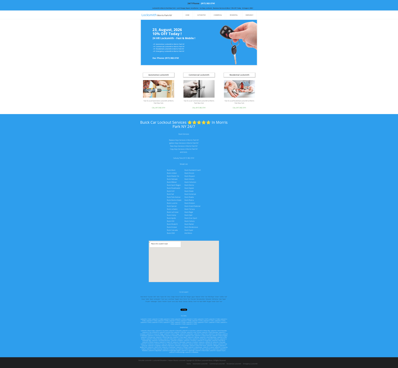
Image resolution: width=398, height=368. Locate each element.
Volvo (158, 297)
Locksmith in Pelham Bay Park (164, 337)
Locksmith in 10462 (191, 322)
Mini (185, 297)
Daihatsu (185, 301)
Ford (221, 301)
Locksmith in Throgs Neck (204, 340)
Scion (217, 301)
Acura (181, 299)
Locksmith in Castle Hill (165, 342)
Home (187, 15)
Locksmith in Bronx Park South (197, 345)
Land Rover (171, 299)
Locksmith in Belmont (213, 339)
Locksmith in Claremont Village (156, 336)
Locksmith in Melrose (193, 337)
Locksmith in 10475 (191, 324)
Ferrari (185, 299)
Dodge (173, 297)
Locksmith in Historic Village (171, 334)
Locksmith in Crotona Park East (203, 336)
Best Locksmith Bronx (205, 360)
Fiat (189, 299)
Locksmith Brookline (160, 360)
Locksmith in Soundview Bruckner (161, 340)
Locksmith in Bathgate (213, 345)
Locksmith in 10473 (203, 319)
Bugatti (177, 299)
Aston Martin (143, 297)
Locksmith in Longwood (154, 345)
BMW (204, 301)
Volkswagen (154, 301)
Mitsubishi (208, 299)
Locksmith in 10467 (146, 319)
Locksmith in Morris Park (154, 347)
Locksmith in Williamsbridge (177, 352)
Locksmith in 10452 (214, 322)
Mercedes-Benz (201, 299)
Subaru (160, 301)
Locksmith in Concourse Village (154, 334)
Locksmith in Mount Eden (202, 350)
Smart (195, 301)
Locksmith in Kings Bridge (182, 345)
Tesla (162, 299)
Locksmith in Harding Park (199, 339)
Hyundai (150, 297)
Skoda (151, 299)
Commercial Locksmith (217, 364)
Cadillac (222, 297)
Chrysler (147, 301)
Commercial (218, 15)
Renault (177, 297)
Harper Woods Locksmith (176, 360)
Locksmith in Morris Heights (219, 336)
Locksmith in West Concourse (154, 349)
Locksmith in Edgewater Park (186, 336)
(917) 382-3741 (208, 3)
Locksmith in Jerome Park (166, 332)
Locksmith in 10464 (151, 321)
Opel (181, 297)
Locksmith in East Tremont (194, 332)
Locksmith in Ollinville (180, 332)
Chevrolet (193, 299)
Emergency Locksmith (250, 364)
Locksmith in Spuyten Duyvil (217, 350)
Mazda (180, 301)
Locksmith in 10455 (191, 319)
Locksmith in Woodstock (191, 352)
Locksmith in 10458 (185, 321)
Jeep (177, 301)
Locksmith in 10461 (168, 322)
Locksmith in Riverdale (219, 342)
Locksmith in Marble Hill (205, 342)
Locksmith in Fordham (192, 342)
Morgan (189, 297)
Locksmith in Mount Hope (148, 331)
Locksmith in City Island (161, 331)
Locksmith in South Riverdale (210, 332)
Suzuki (169, 301)
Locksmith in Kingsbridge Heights (171, 350)
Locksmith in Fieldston (177, 340)
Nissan (143, 299)
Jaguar (193, 297)
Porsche (164, 301)
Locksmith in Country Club (170, 349)
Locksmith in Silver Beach (180, 337)
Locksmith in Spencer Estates (190, 344)
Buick (201, 301)
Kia (198, 301)
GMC (154, 297)
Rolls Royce (211, 297)
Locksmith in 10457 (220, 321)
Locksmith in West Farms (185, 349)
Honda (213, 301)
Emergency (249, 15)
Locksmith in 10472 (157, 322)
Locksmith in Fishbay (182, 347)
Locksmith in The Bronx (190, 340)
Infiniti (202, 297)
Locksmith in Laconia (208, 347)
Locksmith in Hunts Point (189, 331)
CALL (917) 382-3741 (158, 108)
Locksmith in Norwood (171, 336)
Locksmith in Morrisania (167, 345)
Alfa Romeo (215, 299)
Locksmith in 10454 (180, 319)
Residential (234, 15)
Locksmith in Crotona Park (184, 339)
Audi (225, 297)
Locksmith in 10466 (163, 321)
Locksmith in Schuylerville (148, 337)
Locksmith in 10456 (168, 319)
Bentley (190, 301)
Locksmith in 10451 (208, 321)
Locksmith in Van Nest (198, 349)
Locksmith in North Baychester (208, 337)
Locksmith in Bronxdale (179, 342)
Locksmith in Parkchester (169, 347)
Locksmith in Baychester (155, 350)
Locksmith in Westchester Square (207, 344)
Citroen (217, 297)
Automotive (201, 15)
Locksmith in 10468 (157, 319)
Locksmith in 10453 (146, 322)
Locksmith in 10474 (174, 321)
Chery (168, 297)
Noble (147, 299)
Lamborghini (157, 299)
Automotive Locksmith (200, 364)
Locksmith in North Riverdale (219, 331)
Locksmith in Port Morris (218, 340)
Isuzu (166, 299)
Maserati (198, 297)
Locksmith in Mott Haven (170, 339)
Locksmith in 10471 (203, 322)
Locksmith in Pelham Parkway (154, 339)
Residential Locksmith (234, 364)
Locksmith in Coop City (160, 344)
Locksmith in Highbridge (188, 350)
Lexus (173, 301)
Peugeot (209, 301)
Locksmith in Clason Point (201, 334)
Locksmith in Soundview (215, 334)
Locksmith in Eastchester (186, 334)
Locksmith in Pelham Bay (203, 331)
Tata (206, 297)
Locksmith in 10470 (197, 321)
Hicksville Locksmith (145, 360)
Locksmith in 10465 (180, 322)
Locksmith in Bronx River (174, 344)
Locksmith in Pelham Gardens (150, 342)
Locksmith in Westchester (195, 347)
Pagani (224, 299)
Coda (220, 299)
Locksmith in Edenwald (175, 331)
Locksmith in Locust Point (212, 349)
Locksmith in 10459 (180, 324)
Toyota (162, 297)
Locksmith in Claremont (147, 344)
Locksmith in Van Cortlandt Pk (150, 332)
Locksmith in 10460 (214, 319)
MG (165, 297)
